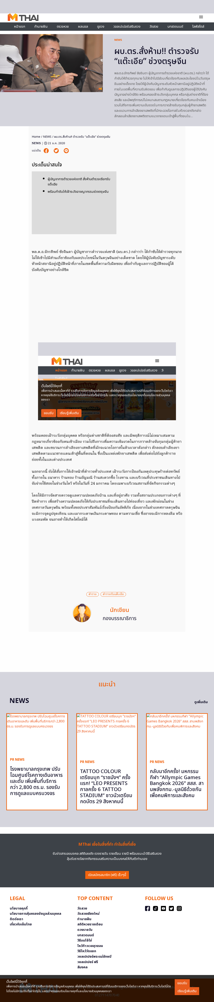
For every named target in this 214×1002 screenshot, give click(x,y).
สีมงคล (82, 967)
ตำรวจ (93, 594)
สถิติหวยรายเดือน (90, 924)
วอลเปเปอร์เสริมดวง (126, 26)
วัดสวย (154, 26)
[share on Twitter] (57, 150)
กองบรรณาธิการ (119, 618)
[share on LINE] (66, 150)
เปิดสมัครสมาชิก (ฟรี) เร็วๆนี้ (107, 874)
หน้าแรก (19, 26)
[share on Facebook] (47, 150)
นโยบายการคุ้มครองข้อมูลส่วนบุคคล (35, 913)
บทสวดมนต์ (175, 26)
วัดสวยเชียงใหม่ (88, 913)
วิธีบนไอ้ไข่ (84, 940)
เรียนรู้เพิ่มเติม (186, 991)
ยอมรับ (182, 983)
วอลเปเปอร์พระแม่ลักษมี (94, 956)
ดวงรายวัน (84, 929)
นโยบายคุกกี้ (19, 908)
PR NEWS (17, 759)
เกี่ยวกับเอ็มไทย (21, 924)
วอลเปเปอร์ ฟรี (87, 962)
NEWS (118, 40)
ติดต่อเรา (16, 919)
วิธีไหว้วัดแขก (86, 951)
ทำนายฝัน (41, 26)
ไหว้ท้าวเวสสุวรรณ (90, 945)
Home (36, 137)
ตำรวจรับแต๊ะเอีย (113, 594)
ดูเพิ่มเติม (201, 702)
